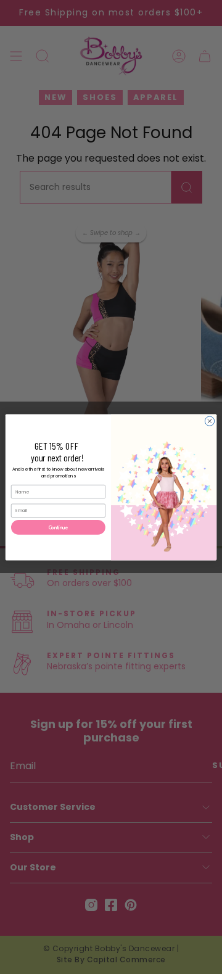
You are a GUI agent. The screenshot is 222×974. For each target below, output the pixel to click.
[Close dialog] (209, 420)
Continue (58, 527)
